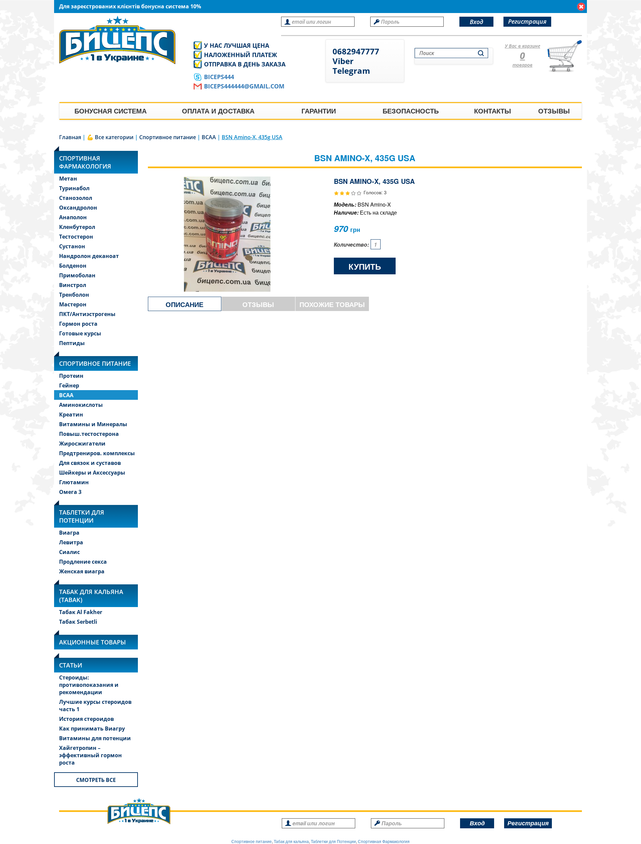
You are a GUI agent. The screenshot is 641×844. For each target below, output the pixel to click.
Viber (343, 61)
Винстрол (72, 285)
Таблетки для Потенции (81, 516)
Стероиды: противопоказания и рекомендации (89, 685)
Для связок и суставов (90, 463)
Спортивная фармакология (85, 162)
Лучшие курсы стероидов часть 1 (95, 705)
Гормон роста (78, 323)
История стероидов (86, 719)
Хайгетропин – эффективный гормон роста (90, 755)
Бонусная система (110, 110)
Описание (184, 304)
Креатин (71, 414)
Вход (476, 22)
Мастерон (72, 304)
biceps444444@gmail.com (244, 86)
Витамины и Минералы (93, 424)
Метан (68, 178)
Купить (365, 266)
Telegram (351, 70)
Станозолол (75, 198)
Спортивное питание (95, 363)
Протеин (71, 375)
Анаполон (73, 217)
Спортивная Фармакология (384, 841)
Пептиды (72, 343)
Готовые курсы (80, 333)
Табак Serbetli (78, 621)
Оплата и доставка (218, 110)
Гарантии (318, 110)
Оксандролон (78, 207)
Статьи (70, 665)
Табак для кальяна (291, 841)
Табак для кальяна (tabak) (91, 596)
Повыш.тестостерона (89, 434)
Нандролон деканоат (89, 256)
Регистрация (527, 21)
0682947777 (356, 51)
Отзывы (554, 110)
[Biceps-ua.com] (120, 40)
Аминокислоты (81, 404)
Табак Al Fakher (80, 612)
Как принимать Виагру (92, 728)
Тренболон (74, 294)
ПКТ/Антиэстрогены (87, 314)
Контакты (492, 110)
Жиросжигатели (82, 443)
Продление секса (83, 561)
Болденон (72, 265)
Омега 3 (70, 492)
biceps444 (219, 77)
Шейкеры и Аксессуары (92, 472)
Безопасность (411, 110)
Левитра (71, 542)
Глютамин (74, 482)
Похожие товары (332, 304)
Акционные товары (92, 642)
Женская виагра (81, 571)
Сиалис (69, 552)
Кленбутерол (77, 227)
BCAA (66, 395)
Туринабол (74, 188)
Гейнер (69, 385)
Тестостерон (76, 236)
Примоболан (77, 275)
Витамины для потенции (95, 738)
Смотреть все (96, 780)
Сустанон (72, 246)
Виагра (69, 532)
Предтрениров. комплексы (97, 453)
